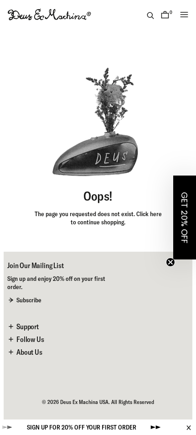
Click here (149, 214)
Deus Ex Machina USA (84, 402)
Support (27, 326)
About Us (29, 352)
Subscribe (28, 300)
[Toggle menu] (184, 14)
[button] (184, 217)
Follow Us (30, 339)
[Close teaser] (170, 262)
